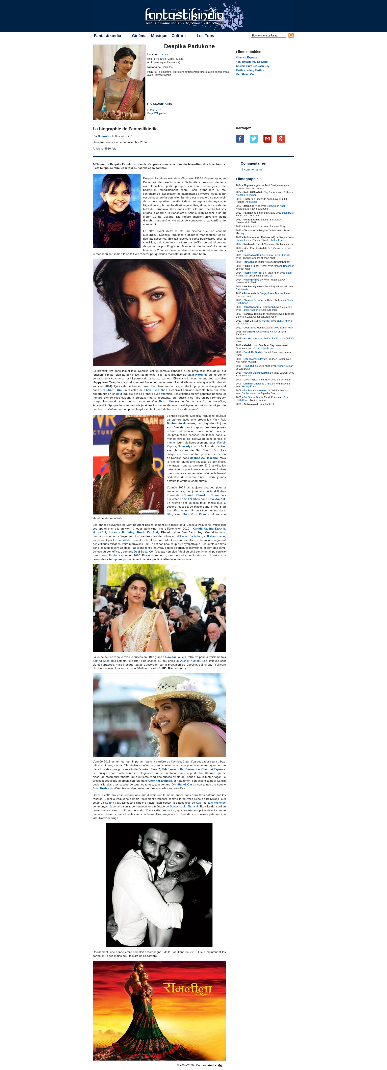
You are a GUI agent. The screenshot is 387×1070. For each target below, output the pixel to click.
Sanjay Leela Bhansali (184, 806)
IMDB (158, 109)
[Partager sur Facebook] (240, 138)
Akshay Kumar (215, 536)
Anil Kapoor (252, 201)
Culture (179, 35)
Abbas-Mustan (262, 320)
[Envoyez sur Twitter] (254, 138)
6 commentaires (252, 169)
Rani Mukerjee (216, 802)
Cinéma (139, 35)
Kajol (199, 802)
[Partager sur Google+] (281, 138)
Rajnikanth (242, 289)
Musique (159, 35)
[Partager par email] (267, 138)
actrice (165, 54)
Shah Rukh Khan (155, 390)
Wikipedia (159, 113)
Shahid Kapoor (278, 240)
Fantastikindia (107, 35)
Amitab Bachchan (191, 536)
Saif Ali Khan (192, 499)
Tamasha (248, 262)
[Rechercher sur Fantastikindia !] (291, 35)
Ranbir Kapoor (193, 427)
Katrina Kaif (112, 802)
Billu (169, 514)
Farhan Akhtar (122, 540)
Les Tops (205, 35)
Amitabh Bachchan (246, 195)
